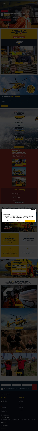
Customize (18, 220)
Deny (8, 220)
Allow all (30, 220)
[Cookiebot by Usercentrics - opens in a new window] (32, 209)
